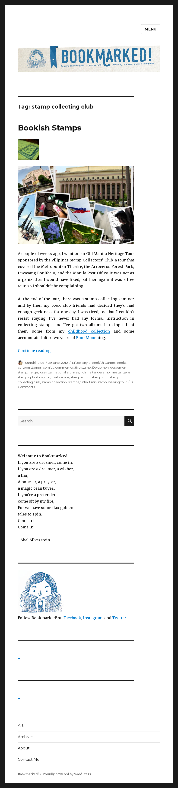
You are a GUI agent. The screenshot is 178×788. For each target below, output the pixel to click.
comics (48, 367)
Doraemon (100, 367)
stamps (73, 382)
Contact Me (28, 759)
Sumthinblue (34, 362)
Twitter (119, 617)
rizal (47, 377)
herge (33, 372)
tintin (84, 382)
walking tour (117, 382)
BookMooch (87, 337)
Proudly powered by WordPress (67, 774)
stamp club (100, 377)
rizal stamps (60, 377)
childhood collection (89, 331)
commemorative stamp (73, 367)
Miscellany (80, 362)
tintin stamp (98, 382)
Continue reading (34, 350)
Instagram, (93, 617)
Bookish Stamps (49, 127)
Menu (151, 29)
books (121, 362)
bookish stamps (103, 362)
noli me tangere (92, 372)
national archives (66, 372)
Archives (25, 737)
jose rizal (45, 372)
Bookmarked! (28, 774)
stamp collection (54, 382)
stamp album (80, 377)
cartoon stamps (29, 367)
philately (36, 377)
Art (21, 725)
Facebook (72, 617)
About (24, 748)
